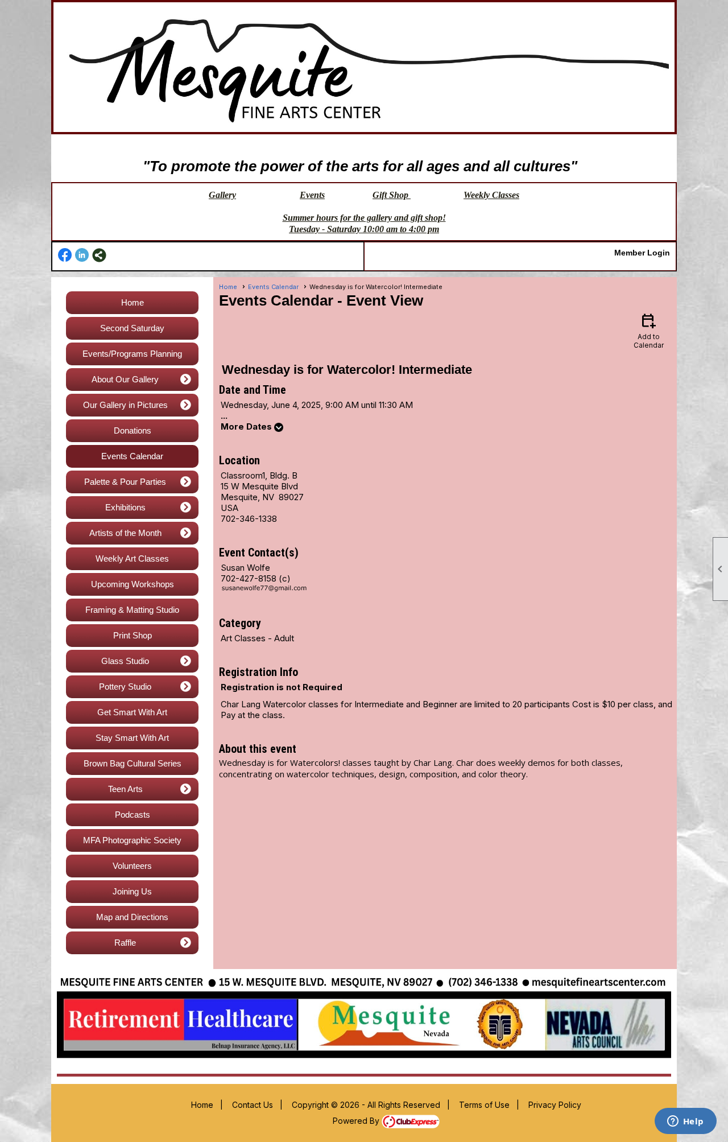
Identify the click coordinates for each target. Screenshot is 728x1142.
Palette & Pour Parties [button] (125, 482)
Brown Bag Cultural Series (132, 763)
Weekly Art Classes (132, 558)
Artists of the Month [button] (125, 533)
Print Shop (132, 635)
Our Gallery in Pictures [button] (125, 405)
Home (132, 302)
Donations (132, 430)
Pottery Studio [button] (125, 686)
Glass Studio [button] (125, 661)
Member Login (642, 252)
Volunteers (132, 866)
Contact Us (252, 1105)
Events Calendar (132, 456)
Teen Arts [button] (125, 789)
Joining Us (132, 891)
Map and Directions (132, 917)
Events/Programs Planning (132, 353)
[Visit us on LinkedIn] (82, 255)
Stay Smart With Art (132, 738)
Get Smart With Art (132, 712)
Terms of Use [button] (484, 1105)
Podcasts (132, 814)
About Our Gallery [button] (125, 379)
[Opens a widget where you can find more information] (685, 1122)
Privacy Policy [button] (554, 1105)
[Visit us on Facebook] (65, 255)
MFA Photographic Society (132, 840)
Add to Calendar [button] (649, 330)
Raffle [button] (125, 942)
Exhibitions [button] (125, 507)
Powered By (357, 1120)
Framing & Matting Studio (132, 610)
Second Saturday (132, 328)
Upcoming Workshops (132, 584)
